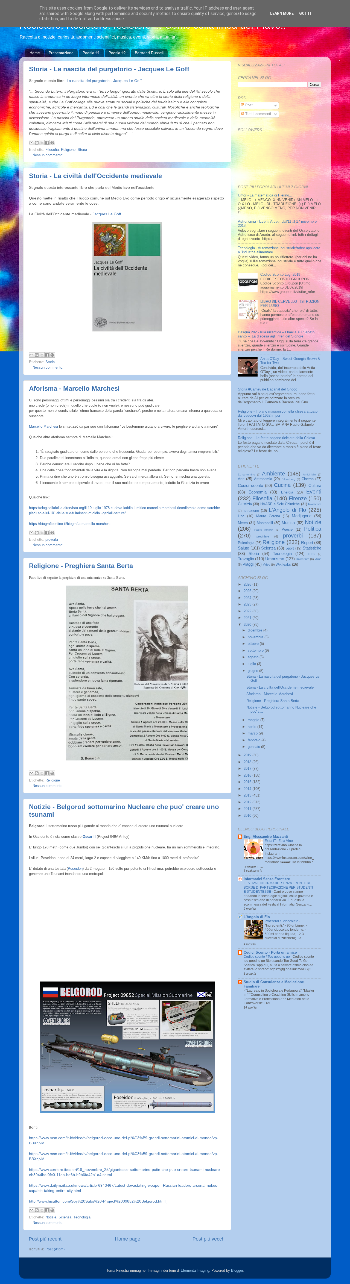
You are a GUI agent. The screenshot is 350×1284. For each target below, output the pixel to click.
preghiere (262, 536)
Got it (305, 13)
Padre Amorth (263, 529)
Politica (312, 529)
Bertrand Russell (149, 53)
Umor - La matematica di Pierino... (265, 195)
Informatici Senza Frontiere (267, 879)
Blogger (237, 1271)
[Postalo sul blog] (36, 142)
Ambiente (273, 474)
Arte (241, 479)
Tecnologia (82, 1217)
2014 (248, 789)
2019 (248, 755)
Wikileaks (283, 564)
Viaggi (248, 564)
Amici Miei (309, 474)
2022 (248, 611)
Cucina (282, 485)
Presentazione (61, 53)
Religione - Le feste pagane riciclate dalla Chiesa (276, 438)
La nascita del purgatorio (88, 80)
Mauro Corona (268, 516)
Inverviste (314, 504)
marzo (253, 733)
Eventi (313, 492)
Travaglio (246, 558)
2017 (248, 769)
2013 (248, 795)
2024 (248, 598)
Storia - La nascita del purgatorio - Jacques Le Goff (109, 69)
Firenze (298, 498)
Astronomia (263, 479)
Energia (287, 492)
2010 (248, 816)
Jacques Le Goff (128, 80)
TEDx (311, 554)
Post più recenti (46, 1239)
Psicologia (246, 543)
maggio (254, 720)
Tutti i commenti (257, 114)
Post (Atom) (55, 1249)
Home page (127, 1239)
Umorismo (274, 558)
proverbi (51, 540)
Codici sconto (250, 485)
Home (35, 53)
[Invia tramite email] (31, 142)
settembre (256, 651)
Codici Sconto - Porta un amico (270, 952)
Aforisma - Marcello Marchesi (74, 388)
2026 (248, 584)
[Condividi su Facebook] (47, 142)
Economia (258, 492)
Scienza (65, 1217)
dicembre (255, 630)
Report (307, 542)
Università (302, 559)
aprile (252, 727)
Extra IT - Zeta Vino (279, 841)
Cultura (314, 485)
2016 (248, 775)
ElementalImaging (195, 1271)
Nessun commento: (48, 155)
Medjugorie (301, 515)
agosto (253, 657)
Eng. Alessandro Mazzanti (266, 837)
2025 (248, 591)
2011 (248, 809)
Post (248, 105)
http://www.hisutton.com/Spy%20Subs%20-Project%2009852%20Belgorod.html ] (98, 1201)
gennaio (254, 747)
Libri (241, 516)
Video (266, 564)
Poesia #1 (91, 53)
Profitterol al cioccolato (282, 921)
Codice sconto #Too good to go (267, 957)
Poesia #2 (117, 53)
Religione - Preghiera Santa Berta (81, 565)
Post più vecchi (209, 1239)
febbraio (254, 740)
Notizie (50, 1217)
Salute (243, 548)
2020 (248, 625)
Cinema (308, 479)
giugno (253, 671)
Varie (318, 559)
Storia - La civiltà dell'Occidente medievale (95, 176)
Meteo (243, 523)
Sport (289, 548)
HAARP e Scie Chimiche (280, 504)
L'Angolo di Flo (287, 510)
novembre (256, 637)
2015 (248, 782)
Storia (82, 150)
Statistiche (312, 548)
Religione (68, 150)
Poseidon (75, 868)
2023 (248, 604)
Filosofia (52, 150)
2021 (248, 618)
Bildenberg (288, 479)
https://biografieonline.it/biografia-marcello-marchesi (69, 524)
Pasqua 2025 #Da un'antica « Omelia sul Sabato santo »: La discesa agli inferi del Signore (276, 334)
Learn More (282, 13)
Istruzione (251, 511)
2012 (248, 802)
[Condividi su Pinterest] (52, 142)
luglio (252, 664)
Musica (288, 522)
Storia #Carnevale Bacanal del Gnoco (267, 389)
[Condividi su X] (42, 142)
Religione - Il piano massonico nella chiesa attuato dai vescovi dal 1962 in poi (277, 414)
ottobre (254, 644)
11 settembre (246, 474)
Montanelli (265, 523)
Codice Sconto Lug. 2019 (280, 275)
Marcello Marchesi (43, 426)
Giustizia (245, 504)
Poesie (287, 529)
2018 (248, 762)
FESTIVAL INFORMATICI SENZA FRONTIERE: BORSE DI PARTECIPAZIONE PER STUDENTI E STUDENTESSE (278, 887)
